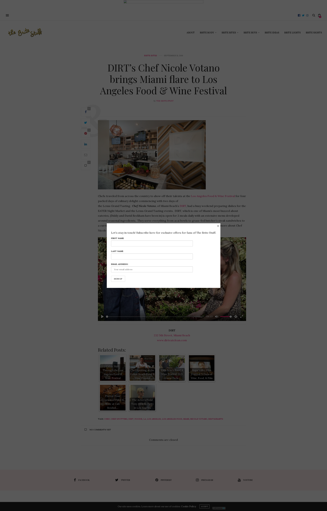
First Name (117, 238)
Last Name (117, 251)
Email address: (119, 264)
